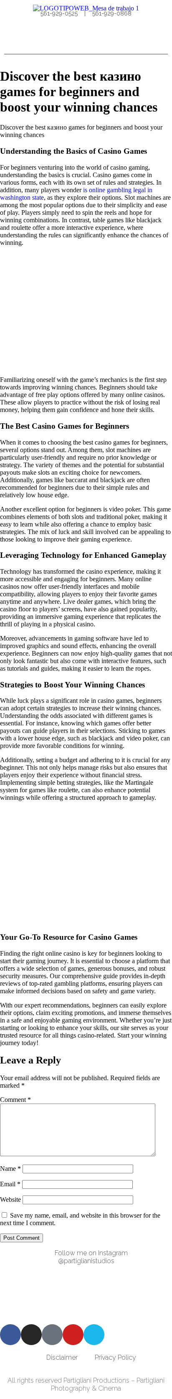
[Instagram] (31, 1334)
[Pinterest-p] (52, 1334)
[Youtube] (73, 1334)
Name (10, 1168)
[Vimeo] (93, 1334)
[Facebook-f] (10, 1334)
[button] (160, 40)
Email (10, 1184)
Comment (15, 1099)
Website (10, 1199)
